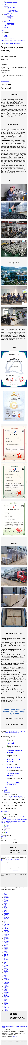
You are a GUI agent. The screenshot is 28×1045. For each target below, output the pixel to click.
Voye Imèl (3, 836)
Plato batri (10, 743)
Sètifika (9, 17)
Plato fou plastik (16, 819)
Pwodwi (6, 6)
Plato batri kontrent (11, 9)
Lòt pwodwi (10, 13)
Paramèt (9, 20)
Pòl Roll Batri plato (11, 10)
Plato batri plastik (11, 7)
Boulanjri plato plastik (6, 819)
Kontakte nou (7, 27)
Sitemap (25, 817)
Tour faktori (10, 18)
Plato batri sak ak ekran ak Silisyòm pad (16, 731)
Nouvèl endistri (10, 24)
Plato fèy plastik (8, 822)
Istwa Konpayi (10, 16)
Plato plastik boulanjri (8, 821)
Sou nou (6, 14)
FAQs (5, 25)
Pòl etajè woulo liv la (13, 767)
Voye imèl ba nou (5, 81)
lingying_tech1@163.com (15, 796)
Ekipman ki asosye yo (12, 11)
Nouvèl (5, 21)
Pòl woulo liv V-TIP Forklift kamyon (13, 783)
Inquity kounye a (5, 811)
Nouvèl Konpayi (11, 23)
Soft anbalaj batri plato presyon (11, 732)
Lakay (5, 4)
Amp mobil (3, 818)
